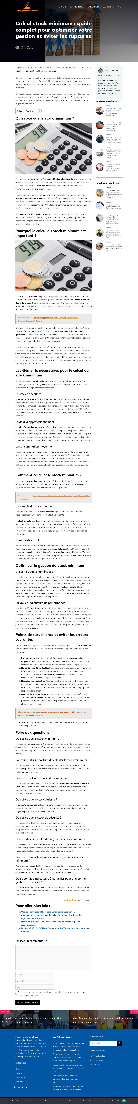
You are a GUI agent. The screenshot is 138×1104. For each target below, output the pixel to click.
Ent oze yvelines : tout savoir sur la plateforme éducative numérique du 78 (114, 247)
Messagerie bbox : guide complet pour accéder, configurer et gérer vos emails (69, 1068)
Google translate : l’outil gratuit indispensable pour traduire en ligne (114, 206)
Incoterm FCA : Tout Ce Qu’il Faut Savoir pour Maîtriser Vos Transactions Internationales (114, 126)
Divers (62, 6)
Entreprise (76, 6)
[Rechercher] (119, 1043)
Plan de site (95, 1064)
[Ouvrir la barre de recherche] (119, 7)
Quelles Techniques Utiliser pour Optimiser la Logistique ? (48, 912)
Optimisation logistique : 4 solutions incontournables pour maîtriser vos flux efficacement (114, 168)
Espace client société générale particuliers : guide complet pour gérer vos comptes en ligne (113, 233)
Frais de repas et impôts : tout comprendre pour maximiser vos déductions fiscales (112, 219)
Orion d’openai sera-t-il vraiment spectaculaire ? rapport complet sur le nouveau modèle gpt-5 (68, 1057)
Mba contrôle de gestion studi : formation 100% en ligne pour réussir (66, 1078)
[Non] (135, 1101)
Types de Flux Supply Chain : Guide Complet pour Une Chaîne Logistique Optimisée (113, 140)
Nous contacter (96, 1060)
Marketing (108, 6)
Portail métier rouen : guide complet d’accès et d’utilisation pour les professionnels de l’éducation (114, 194)
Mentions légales (97, 1056)
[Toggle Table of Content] (38, 111)
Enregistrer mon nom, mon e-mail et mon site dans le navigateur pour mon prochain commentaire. (51, 994)
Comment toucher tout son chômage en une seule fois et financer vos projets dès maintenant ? (114, 111)
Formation (93, 6)
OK (124, 1101)
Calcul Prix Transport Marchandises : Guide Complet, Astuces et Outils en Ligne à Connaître (113, 153)
